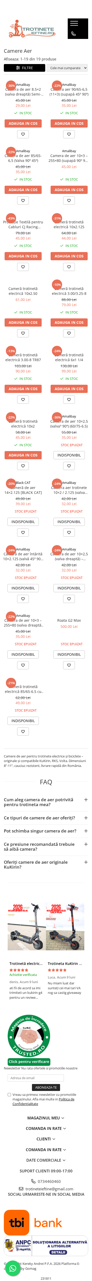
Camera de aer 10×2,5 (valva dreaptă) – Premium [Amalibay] (69, 556)
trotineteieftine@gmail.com (49, 1188)
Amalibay (23, 84)
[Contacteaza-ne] (73, 34)
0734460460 (49, 1181)
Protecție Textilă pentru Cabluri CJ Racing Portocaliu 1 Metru (23, 224)
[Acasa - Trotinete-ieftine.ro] (31, 29)
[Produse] (74, 25)
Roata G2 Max (69, 620)
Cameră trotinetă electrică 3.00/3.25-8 (69, 291)
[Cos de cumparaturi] (73, 44)
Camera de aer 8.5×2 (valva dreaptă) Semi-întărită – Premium (23, 92)
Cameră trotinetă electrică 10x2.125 (69, 224)
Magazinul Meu (44, 1117)
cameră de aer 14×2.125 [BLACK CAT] (23, 490)
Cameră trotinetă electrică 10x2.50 (23, 291)
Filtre (26, 67)
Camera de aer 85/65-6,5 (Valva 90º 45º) (23, 158)
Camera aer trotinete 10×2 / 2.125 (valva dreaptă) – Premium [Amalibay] (69, 490)
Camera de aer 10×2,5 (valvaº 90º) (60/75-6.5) (69, 424)
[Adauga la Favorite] (23, 134)
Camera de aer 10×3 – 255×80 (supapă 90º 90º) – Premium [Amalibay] (69, 158)
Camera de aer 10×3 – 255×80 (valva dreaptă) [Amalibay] (23, 623)
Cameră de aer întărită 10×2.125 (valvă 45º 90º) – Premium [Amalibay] (23, 556)
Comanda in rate (44, 1128)
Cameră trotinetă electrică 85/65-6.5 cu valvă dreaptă (23, 689)
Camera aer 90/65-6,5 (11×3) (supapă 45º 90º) (69, 92)
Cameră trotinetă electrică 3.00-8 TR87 (23, 357)
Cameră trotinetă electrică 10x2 (23, 424)
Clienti (44, 1138)
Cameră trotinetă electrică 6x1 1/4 (69, 357)
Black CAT (23, 482)
